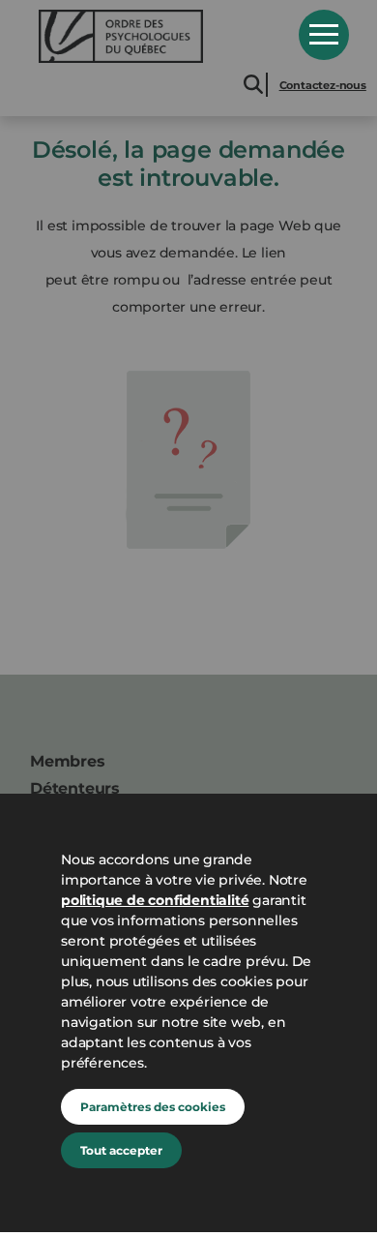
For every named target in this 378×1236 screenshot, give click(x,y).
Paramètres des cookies (152, 1107)
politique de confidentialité (154, 900)
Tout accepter (121, 1150)
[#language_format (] (154, 36)
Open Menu (324, 35)
